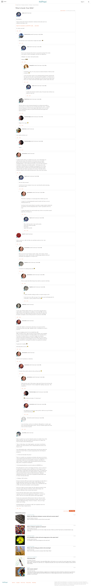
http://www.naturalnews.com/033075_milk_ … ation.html (27, 25)
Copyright (18, 582)
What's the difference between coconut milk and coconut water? (43, 516)
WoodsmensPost (27, 34)
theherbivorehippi (27, 116)
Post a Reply (72, 510)
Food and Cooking (30, 546)
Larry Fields (24, 432)
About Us (13, 582)
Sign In (82, 1)
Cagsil (28, 46)
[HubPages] (43, 2)
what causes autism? (32, 569)
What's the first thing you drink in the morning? (39, 548)
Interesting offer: (31, 558)
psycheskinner (24, 153)
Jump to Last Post (62, 10)
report (30, 95)
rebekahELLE (31, 65)
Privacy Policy (28, 582)
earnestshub (24, 320)
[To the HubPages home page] (5, 582)
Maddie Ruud (26, 99)
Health (28, 567)
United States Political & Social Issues (34, 525)
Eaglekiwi (26, 262)
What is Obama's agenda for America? (36, 526)
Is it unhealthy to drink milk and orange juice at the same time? (42, 537)
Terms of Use (23, 582)
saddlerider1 (24, 304)
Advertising (34, 582)
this (42, 34)
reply (27, 95)
